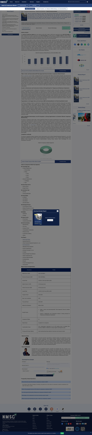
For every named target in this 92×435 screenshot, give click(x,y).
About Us (17, 1)
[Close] (57, 211)
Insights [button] (38, 1)
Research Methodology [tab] (52, 8)
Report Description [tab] (30, 8)
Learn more (58, 433)
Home (11, 1)
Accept (62, 433)
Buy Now (34, 5)
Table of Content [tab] (40, 8)
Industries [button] (24, 1)
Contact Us (45, 1)
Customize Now (23, 5)
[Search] (69, 2)
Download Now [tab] (62, 8)
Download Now (50, 220)
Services (32, 1)
